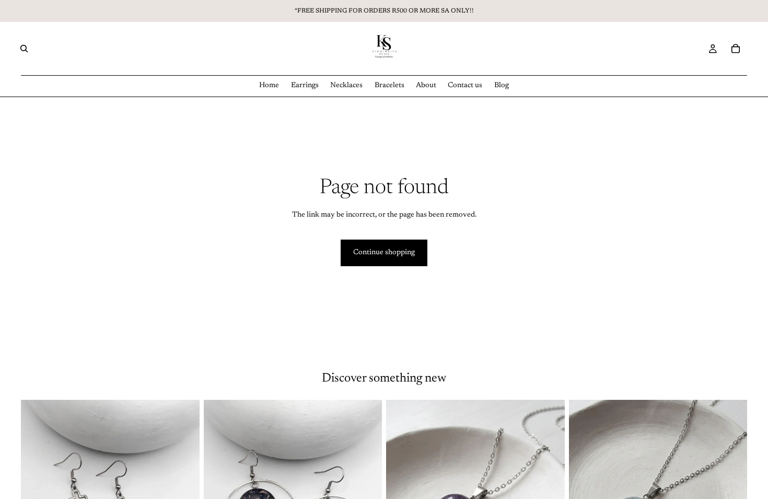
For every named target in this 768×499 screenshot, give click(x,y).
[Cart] (735, 48)
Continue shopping (384, 252)
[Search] (24, 48)
